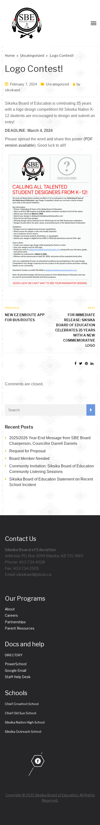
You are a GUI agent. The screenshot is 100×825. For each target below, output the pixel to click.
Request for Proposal (27, 451)
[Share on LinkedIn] (92, 363)
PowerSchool (15, 664)
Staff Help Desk (18, 677)
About (10, 609)
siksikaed (12, 90)
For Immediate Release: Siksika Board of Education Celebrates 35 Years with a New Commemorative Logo (75, 330)
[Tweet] (80, 363)
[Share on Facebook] (75, 363)
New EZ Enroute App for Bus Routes (25, 317)
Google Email (15, 670)
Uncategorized (57, 84)
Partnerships (15, 622)
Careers (11, 615)
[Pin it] (86, 363)
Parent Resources (19, 628)
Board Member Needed (29, 458)
